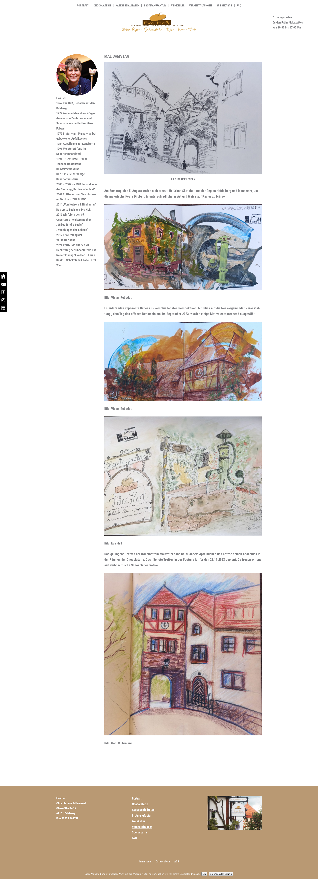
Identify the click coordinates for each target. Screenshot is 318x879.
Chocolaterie (102, 5)
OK (204, 874)
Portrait (83, 5)
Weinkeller (178, 5)
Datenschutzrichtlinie (221, 874)
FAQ (239, 5)
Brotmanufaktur (155, 5)
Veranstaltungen (200, 5)
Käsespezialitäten (127, 5)
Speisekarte (224, 5)
